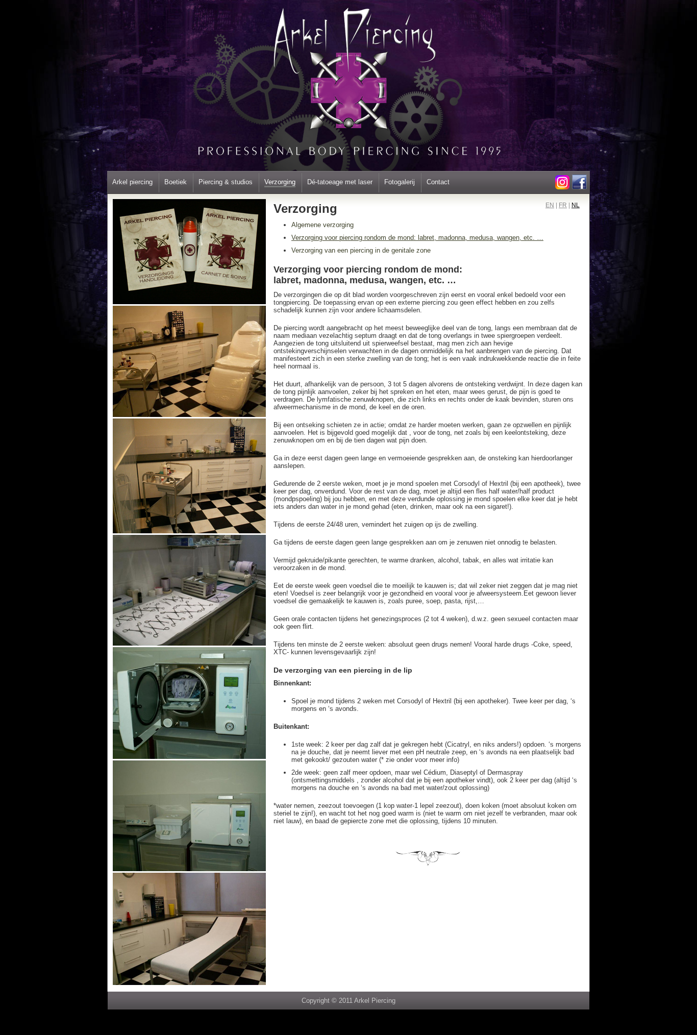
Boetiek (175, 182)
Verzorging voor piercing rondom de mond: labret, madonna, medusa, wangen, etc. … (417, 237)
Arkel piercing (132, 182)
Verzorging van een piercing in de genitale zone (361, 250)
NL (575, 205)
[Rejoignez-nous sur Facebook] (579, 187)
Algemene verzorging (322, 225)
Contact (438, 182)
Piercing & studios (225, 182)
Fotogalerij (399, 182)
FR (563, 205)
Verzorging (279, 182)
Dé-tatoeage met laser (339, 182)
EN (549, 205)
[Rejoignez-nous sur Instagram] (562, 187)
